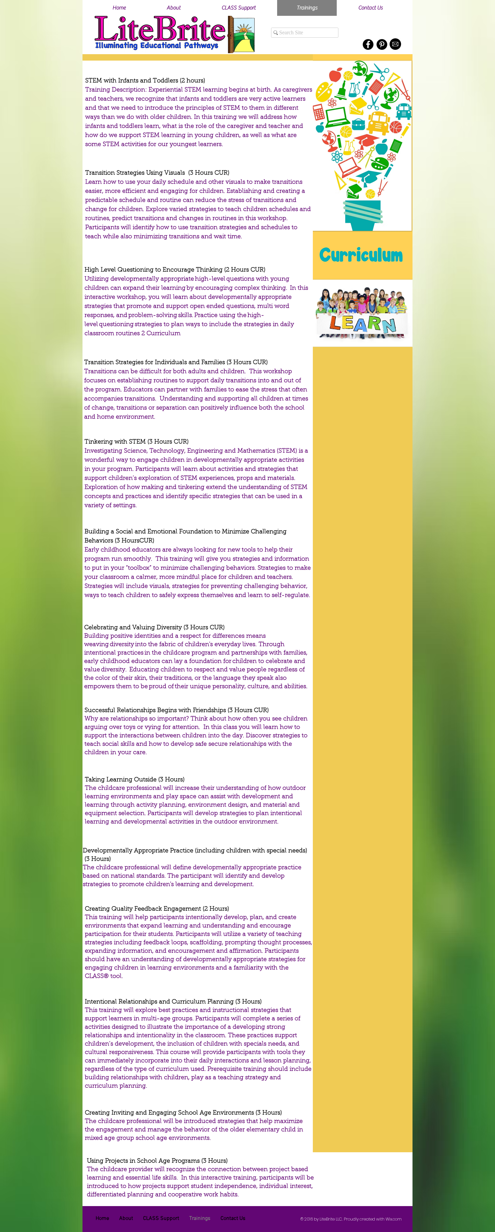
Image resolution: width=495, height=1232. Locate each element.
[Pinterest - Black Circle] (381, 44)
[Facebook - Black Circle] (368, 44)
